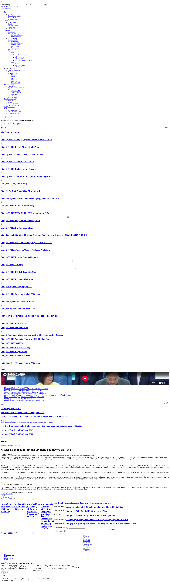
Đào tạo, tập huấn (13, 103)
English (9, 8)
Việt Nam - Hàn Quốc (21, 56)
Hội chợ (10, 102)
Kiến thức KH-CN (13, 25)
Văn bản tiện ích (8, 30)
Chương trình (15, 94)
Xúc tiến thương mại (10, 99)
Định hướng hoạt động (14, 16)
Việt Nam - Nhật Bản (21, 57)
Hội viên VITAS (12, 110)
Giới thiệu (10, 14)
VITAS (6, 12)
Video (3, 369)
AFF (9, 89)
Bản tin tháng (11, 72)
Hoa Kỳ (13, 76)
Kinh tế (10, 24)
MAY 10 (86, 537)
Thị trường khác (15, 83)
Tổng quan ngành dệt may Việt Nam (18, 70)
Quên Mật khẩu (14, 6)
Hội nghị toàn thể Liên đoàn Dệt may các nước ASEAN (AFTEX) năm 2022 (26, 393)
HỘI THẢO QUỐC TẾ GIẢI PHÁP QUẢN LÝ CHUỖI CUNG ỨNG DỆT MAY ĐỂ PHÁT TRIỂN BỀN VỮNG (37, 395)
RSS (19, 120)
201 (11, 499)
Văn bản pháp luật (13, 41)
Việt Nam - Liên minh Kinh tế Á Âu (25, 60)
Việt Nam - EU (19, 59)
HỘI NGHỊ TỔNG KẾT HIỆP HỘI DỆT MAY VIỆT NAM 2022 (23, 390)
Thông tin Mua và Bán (14, 105)
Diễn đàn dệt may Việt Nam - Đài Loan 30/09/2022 (18, 398)
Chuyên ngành (12, 22)
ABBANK (87, 550)
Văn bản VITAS (12, 40)
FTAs (9, 51)
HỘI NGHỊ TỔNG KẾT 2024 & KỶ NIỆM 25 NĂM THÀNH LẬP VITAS (26, 389)
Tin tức (6, 20)
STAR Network (12, 97)
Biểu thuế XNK (12, 49)
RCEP (17, 64)
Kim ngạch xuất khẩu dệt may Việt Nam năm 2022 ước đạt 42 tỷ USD (24, 397)
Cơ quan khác (15, 48)
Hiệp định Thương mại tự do (16, 87)
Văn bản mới (11, 32)
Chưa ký (13, 62)
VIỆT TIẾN (86, 541)
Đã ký (13, 52)
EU (12, 78)
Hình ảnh (3, 420)
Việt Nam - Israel (19, 67)
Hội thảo (10, 100)
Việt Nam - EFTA (20, 65)
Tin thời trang (11, 27)
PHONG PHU (87, 547)
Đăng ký (167, 127)
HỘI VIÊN (4, 127)
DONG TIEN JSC (87, 544)
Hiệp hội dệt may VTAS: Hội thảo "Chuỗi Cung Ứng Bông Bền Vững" (24, 400)
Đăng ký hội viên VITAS (15, 113)
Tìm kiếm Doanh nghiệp (15, 111)
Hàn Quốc (14, 81)
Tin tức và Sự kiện (13, 86)
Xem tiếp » (166, 403)
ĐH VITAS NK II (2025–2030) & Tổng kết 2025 (18, 387)
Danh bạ (6, 108)
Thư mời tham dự (16, 92)
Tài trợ (13, 95)
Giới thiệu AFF (15, 91)
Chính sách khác (16, 36)
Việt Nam (14, 75)
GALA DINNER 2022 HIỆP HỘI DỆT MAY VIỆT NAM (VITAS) (23, 392)
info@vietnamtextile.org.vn (15, 570)
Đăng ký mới (4, 6)
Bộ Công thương (16, 44)
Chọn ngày (111, 529)
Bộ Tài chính (15, 46)
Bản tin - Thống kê (9, 68)
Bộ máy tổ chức (12, 17)
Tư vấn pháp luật (12, 38)
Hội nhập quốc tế (9, 84)
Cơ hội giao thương (9, 107)
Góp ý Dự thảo (12, 33)
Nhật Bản (14, 80)
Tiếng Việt (4, 8)
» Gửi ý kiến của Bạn (7, 494)
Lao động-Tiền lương (17, 35)
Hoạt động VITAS (13, 19)
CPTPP (17, 54)
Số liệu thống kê (12, 73)
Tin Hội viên (11, 28)
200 (9, 499)
